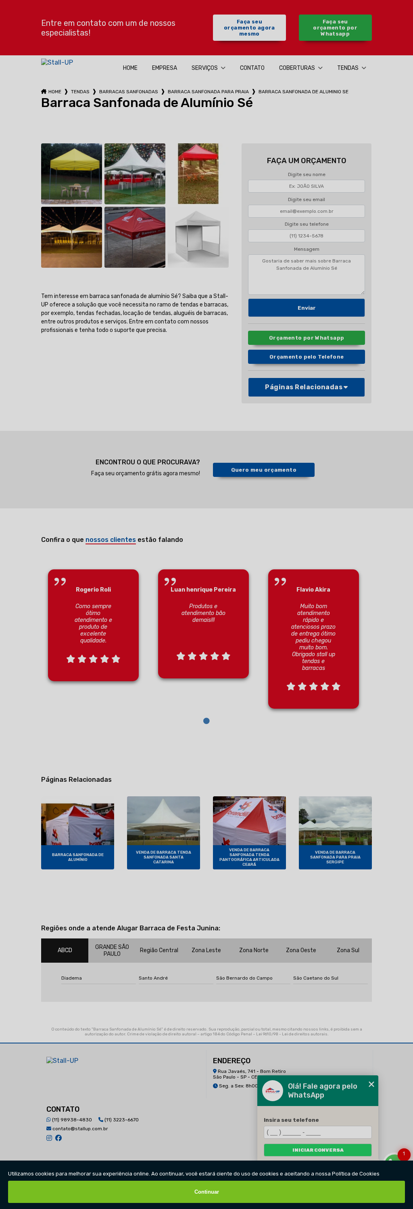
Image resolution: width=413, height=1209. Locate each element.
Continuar (206, 1192)
